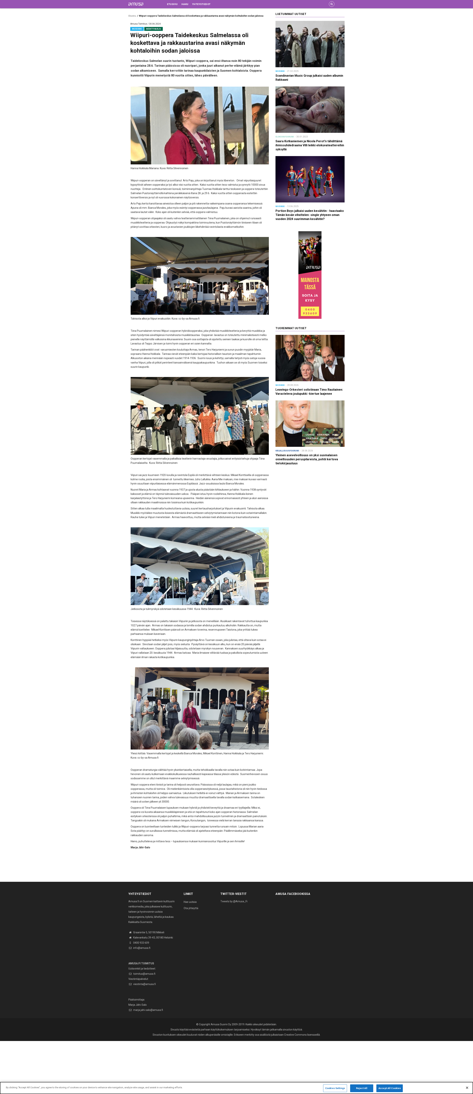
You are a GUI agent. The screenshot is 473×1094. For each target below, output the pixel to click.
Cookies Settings (335, 1088)
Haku (184, 4)
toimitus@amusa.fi (144, 973)
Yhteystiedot (201, 4)
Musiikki (137, 29)
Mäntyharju (153, 29)
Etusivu (172, 4)
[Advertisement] (111, 1067)
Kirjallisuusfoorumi (287, 451)
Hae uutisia (190, 901)
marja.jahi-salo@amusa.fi (148, 1009)
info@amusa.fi (141, 947)
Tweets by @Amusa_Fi (233, 901)
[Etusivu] (135, 3)
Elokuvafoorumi (284, 137)
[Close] (467, 1088)
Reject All (361, 1088)
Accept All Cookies (389, 1088)
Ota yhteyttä (191, 908)
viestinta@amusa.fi (144, 984)
